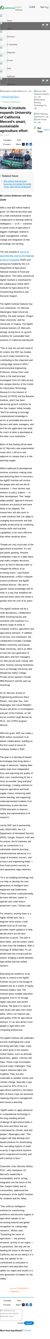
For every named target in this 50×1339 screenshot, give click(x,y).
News (9, 29)
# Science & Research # (11, 102)
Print (19, 140)
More (47, 130)
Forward (6, 144)
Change (27, 1330)
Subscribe (11, 84)
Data (9, 68)
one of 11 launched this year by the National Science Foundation (17, 256)
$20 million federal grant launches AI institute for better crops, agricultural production (17, 184)
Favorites (7, 140)
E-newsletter (12, 44)
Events (10, 60)
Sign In (43, 7)
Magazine (11, 52)
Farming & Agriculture (10, 97)
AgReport (11, 76)
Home (9, 21)
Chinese (18, 10)
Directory (11, 36)
